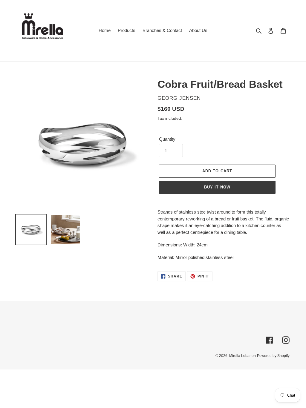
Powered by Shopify (273, 356)
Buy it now (217, 187)
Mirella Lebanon (242, 356)
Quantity (167, 139)
